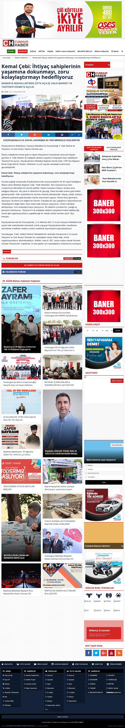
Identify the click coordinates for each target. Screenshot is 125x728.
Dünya (49, 701)
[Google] (104, 653)
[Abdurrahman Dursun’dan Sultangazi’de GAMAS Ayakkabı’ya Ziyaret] (62, 297)
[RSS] (119, 653)
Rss (5, 697)
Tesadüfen (91, 477)
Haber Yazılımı (62, 717)
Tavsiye (90, 469)
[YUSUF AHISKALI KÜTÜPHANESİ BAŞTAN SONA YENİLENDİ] (62, 506)
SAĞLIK (92, 684)
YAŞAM (92, 688)
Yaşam (49, 697)
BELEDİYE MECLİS (96, 692)
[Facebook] (88, 653)
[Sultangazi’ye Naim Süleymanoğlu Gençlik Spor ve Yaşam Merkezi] (21, 367)
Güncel (50, 675)
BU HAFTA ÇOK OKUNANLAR (103, 107)
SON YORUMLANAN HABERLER (94, 148)
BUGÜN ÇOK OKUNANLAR (90, 107)
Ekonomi (50, 688)
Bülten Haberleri (21, 58)
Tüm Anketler (117, 445)
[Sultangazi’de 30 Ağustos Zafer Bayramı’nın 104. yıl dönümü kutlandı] (62, 332)
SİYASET (111, 675)
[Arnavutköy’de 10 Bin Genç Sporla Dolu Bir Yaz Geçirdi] (21, 402)
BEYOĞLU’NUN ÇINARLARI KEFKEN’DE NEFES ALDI (16, 556)
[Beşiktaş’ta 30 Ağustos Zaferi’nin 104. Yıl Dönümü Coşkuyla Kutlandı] (21, 319)
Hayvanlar (72, 701)
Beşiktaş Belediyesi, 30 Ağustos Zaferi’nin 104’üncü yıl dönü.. (18, 453)
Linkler (7, 688)
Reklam (90, 465)
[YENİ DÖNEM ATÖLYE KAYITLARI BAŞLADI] (21, 471)
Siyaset (50, 679)
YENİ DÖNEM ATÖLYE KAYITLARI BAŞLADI (19, 488)
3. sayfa (50, 692)
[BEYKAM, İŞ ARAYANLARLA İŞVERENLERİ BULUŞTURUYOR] (62, 367)
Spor (49, 684)
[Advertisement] (104, 421)
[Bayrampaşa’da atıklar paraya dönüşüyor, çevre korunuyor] (62, 471)
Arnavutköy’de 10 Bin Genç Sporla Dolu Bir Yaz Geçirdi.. (19, 418)
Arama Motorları (93, 473)
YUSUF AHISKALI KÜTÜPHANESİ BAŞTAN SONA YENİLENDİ (60, 522)
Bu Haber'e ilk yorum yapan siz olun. (41, 265)
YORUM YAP (68, 258)
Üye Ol (7, 679)
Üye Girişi (8, 675)
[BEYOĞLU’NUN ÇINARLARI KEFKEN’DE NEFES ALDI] (21, 528)
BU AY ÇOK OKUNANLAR (117, 107)
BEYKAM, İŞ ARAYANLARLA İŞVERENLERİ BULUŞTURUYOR (59, 383)
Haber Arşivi (31, 679)
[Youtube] (111, 653)
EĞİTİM (111, 684)
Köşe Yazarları (31, 688)
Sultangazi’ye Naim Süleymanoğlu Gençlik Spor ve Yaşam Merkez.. (19, 383)
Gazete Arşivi (31, 684)
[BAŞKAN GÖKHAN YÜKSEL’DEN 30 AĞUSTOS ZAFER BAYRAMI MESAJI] (62, 423)
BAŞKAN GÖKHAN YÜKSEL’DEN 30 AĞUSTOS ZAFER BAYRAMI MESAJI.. (61, 452)
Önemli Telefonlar (11, 692)
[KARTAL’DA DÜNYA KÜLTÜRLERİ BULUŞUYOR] (62, 575)
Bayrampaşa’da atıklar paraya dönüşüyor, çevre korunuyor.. (59, 488)
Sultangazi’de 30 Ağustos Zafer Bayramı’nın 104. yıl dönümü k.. (60, 349)
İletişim (8, 705)
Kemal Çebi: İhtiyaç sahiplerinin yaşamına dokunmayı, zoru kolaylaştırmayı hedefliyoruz (66, 58)
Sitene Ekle (9, 701)
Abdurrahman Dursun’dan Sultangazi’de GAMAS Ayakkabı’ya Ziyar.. (61, 314)
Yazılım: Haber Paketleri (115, 726)
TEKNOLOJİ (112, 679)
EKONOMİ (93, 679)
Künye (7, 684)
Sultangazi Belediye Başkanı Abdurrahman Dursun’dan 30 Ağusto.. (59, 557)
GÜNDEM (93, 675)
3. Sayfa (71, 692)
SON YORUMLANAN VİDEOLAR (113, 148)
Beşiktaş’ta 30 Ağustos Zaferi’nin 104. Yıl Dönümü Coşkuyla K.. (20, 348)
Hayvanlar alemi (53, 705)
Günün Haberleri (32, 675)
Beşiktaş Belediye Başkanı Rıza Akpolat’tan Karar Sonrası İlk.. (18, 592)
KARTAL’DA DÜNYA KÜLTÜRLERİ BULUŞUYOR (60, 592)
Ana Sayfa (6, 58)
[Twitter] (96, 653)
